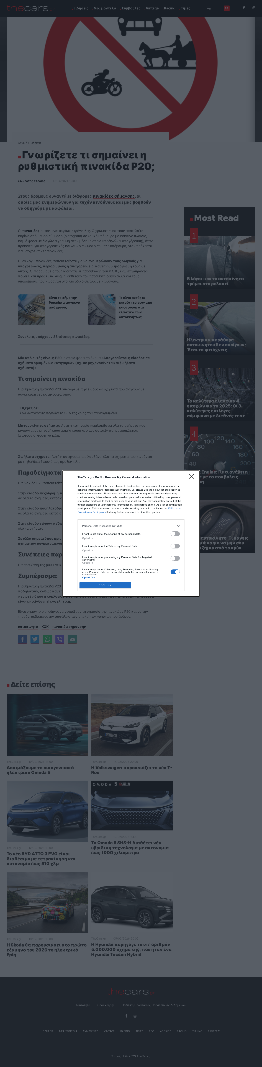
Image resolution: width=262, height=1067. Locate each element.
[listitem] (131, 526)
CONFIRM (105, 585)
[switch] (175, 533)
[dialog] (131, 534)
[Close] (192, 477)
